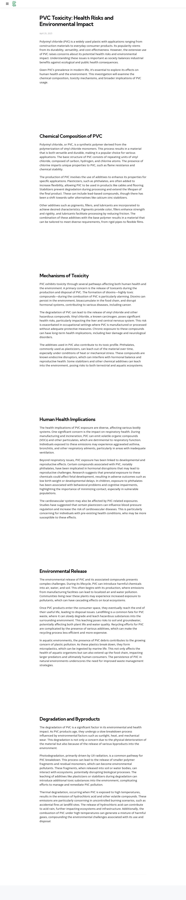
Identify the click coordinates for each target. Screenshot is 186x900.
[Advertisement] (93, 108)
